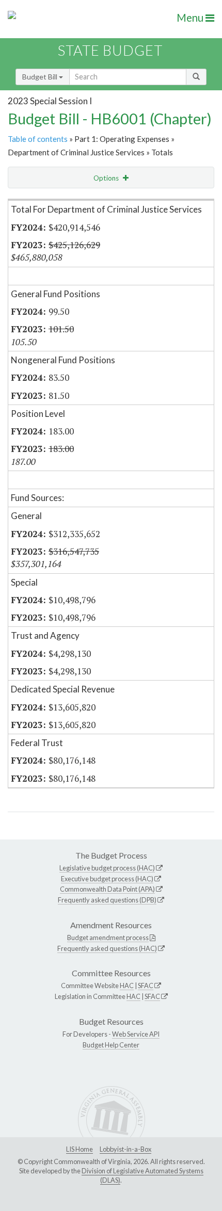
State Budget (110, 50)
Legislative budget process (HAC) (107, 868)
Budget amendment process (108, 937)
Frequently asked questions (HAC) (107, 948)
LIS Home (79, 1149)
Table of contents (38, 138)
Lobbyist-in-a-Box (125, 1149)
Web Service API (136, 1034)
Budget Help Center (111, 1045)
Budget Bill (40, 76)
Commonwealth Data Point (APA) (107, 889)
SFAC (145, 985)
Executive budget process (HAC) (107, 879)
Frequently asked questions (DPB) (107, 900)
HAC (127, 985)
